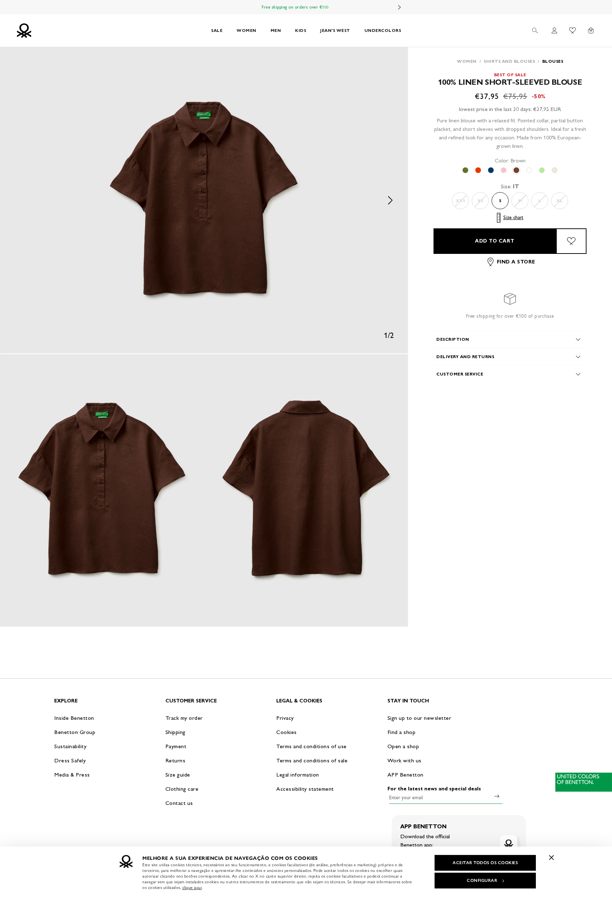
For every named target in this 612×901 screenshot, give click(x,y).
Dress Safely (70, 760)
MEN (276, 30)
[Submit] (497, 796)
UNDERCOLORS (382, 30)
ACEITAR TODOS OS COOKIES (485, 862)
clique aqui (192, 887)
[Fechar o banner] (551, 857)
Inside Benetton (74, 717)
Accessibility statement (305, 788)
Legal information (297, 774)
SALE (216, 30)
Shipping (175, 732)
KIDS (300, 30)
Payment (176, 746)
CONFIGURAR (482, 880)
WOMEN (246, 30)
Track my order (184, 717)
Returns (175, 760)
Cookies (286, 732)
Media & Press (72, 774)
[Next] (399, 7)
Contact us (179, 803)
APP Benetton (405, 774)
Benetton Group (74, 732)
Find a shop (401, 732)
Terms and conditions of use (311, 746)
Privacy (285, 717)
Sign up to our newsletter (419, 717)
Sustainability (70, 746)
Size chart (513, 218)
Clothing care (182, 788)
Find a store (516, 262)
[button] (204, 200)
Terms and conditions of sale (311, 760)
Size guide (177, 774)
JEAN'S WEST (335, 30)
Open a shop (403, 746)
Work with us (404, 760)
